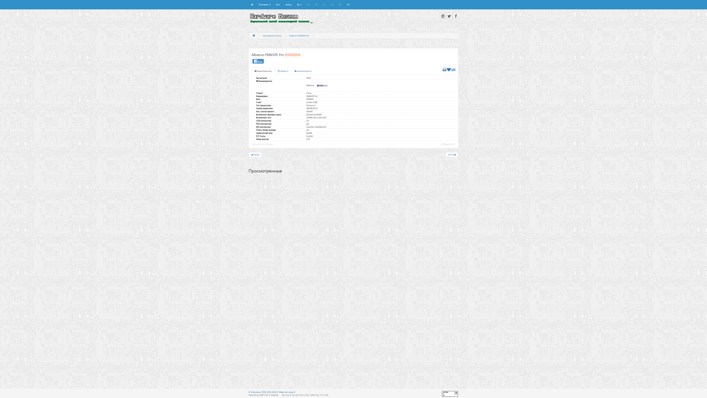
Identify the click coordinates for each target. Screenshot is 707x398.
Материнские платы (272, 35)
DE (316, 4)
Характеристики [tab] (264, 71)
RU (348, 4)
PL (324, 4)
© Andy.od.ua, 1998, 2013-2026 (263, 392)
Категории (264, 4)
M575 (451, 154)
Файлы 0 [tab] (284, 71)
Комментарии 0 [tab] (304, 71)
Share (259, 62)
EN (308, 4)
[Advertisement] (353, 204)
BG (340, 4)
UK (332, 4)
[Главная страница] (253, 35)
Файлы (289, 4)
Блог (278, 4)
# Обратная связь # (286, 392)
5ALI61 (256, 154)
